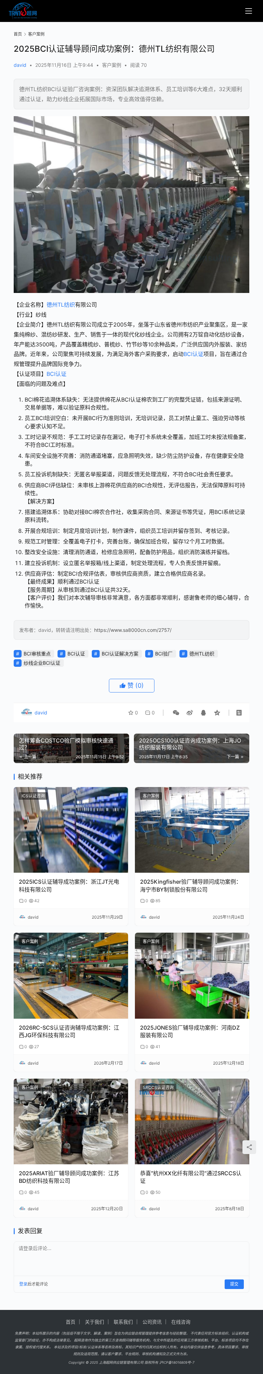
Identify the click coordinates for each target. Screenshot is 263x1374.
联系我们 (123, 1322)
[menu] (248, 11)
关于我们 (94, 1322)
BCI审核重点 (37, 654)
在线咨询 (180, 1322)
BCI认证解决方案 (120, 654)
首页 (18, 34)
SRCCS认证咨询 (158, 1087)
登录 (23, 1284)
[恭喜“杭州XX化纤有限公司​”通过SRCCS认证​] (192, 1122)
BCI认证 (193, 354)
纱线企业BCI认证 (42, 663)
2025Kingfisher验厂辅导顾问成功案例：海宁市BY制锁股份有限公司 (190, 885)
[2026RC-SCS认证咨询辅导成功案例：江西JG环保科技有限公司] (71, 976)
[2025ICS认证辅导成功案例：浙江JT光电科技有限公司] (71, 830)
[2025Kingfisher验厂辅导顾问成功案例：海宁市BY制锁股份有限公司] (192, 830)
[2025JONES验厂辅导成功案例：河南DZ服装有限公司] (192, 976)
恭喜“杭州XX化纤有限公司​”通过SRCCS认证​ (190, 1177)
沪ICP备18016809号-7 (177, 1362)
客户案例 (111, 65)
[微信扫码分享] (176, 713)
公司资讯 (152, 1322)
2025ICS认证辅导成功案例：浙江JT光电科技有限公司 (69, 885)
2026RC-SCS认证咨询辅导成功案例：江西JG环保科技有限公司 (69, 1031)
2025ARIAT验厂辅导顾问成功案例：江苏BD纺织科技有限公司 (69, 1177)
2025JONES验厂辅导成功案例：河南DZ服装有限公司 (190, 1031)
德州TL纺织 (61, 304)
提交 (234, 1284)
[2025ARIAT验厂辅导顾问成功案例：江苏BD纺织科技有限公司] (71, 1122)
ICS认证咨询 (33, 795)
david (20, 65)
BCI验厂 (164, 654)
